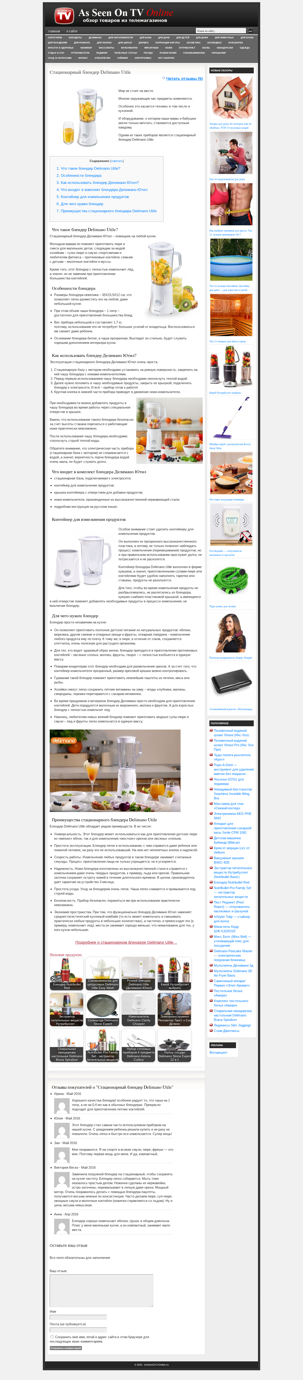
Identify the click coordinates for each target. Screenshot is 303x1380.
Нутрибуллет (187, 48)
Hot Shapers (166, 58)
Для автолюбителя (120, 37)
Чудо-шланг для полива (222, 606)
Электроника (143, 58)
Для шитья (125, 42)
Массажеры (106, 48)
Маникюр (86, 48)
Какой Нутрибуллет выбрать (225, 392)
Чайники (122, 58)
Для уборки (104, 42)
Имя (53, 1311)
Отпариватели (80, 53)
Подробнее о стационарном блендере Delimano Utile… (126, 942)
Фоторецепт (218, 1052)
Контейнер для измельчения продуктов (93, 197)
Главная (54, 31)
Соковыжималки (194, 53)
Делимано (95, 37)
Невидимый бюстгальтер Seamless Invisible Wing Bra (233, 793)
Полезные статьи (125, 53)
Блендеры (75, 37)
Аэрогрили (55, 37)
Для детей (182, 37)
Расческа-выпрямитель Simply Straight (230, 657)
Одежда (245, 48)
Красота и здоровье (61, 48)
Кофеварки (235, 42)
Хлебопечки (102, 58)
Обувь (206, 48)
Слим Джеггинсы (226, 1031)
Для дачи (163, 37)
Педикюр (102, 53)
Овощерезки (225, 48)
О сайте (72, 31)
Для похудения (57, 42)
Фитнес (83, 58)
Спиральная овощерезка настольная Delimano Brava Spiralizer (233, 1015)
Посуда (148, 53)
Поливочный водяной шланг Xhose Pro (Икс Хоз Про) (234, 745)
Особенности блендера (79, 175)
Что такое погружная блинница (226, 499)
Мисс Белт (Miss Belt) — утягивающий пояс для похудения (232, 941)
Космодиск (214, 42)
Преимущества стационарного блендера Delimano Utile (107, 211)
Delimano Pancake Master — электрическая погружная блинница (233, 955)
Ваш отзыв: (58, 1271)
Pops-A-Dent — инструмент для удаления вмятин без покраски (234, 769)
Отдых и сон (56, 53)
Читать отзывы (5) (184, 78)
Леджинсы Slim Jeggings (232, 1025)
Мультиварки (129, 48)
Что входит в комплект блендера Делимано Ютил (102, 190)
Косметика (194, 42)
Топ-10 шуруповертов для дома (227, 179)
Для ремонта (82, 42)
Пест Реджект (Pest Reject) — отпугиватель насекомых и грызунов (232, 906)
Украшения (219, 53)
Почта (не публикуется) (68, 1324)
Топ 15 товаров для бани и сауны (227, 341)
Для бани (145, 37)
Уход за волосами (59, 58)
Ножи (168, 48)
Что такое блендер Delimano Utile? (88, 168)
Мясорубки (151, 48)
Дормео (144, 42)
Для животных (224, 37)
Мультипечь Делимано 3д (233, 965)
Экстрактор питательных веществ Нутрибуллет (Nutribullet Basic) (233, 872)
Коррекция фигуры (167, 42)
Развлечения (168, 53)
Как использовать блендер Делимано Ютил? (98, 183)
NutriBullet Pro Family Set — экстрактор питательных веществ (232, 892)
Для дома (202, 37)
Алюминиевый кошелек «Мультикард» (231, 709)
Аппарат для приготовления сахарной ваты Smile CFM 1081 (232, 828)
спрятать (117, 161)
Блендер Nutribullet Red (231, 882)
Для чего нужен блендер (80, 204)
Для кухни (247, 37)
